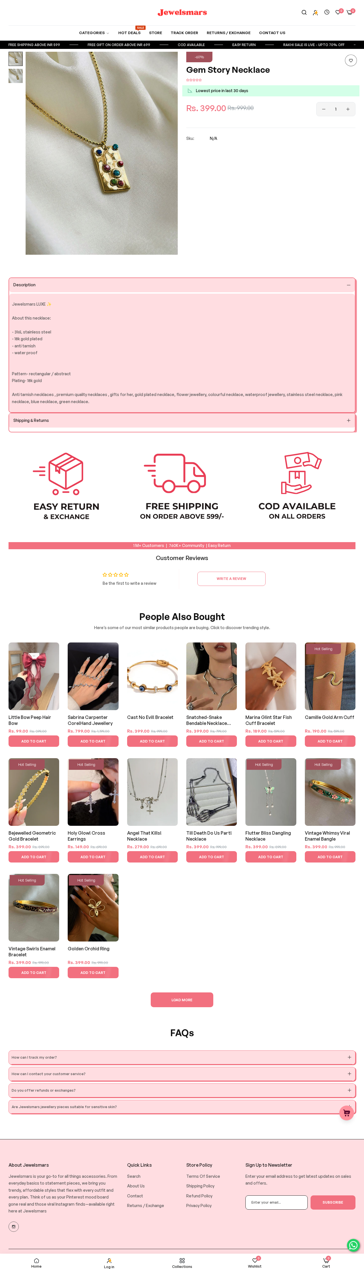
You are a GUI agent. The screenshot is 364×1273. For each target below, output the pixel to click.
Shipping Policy (200, 1185)
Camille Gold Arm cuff (329, 717)
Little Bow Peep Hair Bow (30, 720)
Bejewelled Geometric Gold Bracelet (32, 836)
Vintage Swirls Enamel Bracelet (32, 951)
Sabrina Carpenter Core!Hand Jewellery (90, 720)
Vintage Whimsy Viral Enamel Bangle (327, 836)
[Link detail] (14, 1227)
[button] (351, 60)
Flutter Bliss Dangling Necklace (268, 836)
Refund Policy (199, 1195)
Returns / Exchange (145, 1205)
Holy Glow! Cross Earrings (86, 836)
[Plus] (348, 109)
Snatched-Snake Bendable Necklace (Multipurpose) (206, 720)
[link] (94, 33)
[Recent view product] (326, 12)
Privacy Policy (199, 1205)
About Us (136, 1185)
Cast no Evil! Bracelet (150, 717)
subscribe (332, 1202)
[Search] (304, 12)
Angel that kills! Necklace (144, 836)
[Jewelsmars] (182, 13)
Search (133, 1176)
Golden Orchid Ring (88, 948)
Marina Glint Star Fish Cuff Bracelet (268, 720)
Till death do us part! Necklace (209, 836)
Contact (135, 1195)
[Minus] (324, 109)
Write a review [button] (231, 579)
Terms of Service (203, 1176)
